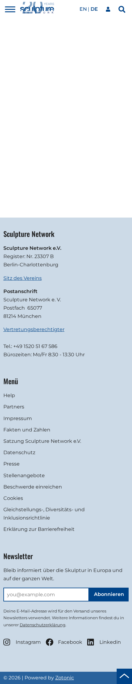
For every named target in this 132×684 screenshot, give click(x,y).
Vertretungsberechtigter (33, 329)
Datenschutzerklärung (42, 624)
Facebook (70, 642)
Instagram (28, 642)
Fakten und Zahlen (26, 430)
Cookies (13, 498)
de (94, 9)
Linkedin (110, 642)
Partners (13, 407)
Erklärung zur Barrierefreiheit (39, 529)
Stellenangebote (24, 475)
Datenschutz (19, 452)
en (83, 9)
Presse (11, 464)
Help (9, 395)
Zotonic (64, 678)
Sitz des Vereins (22, 278)
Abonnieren (109, 594)
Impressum (17, 418)
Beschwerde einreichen (32, 487)
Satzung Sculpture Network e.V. (42, 441)
